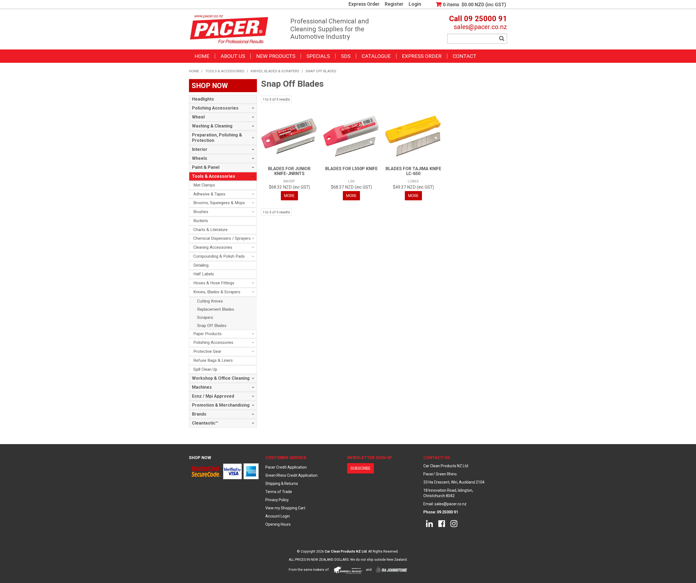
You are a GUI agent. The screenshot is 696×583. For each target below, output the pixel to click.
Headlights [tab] (203, 99)
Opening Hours (278, 524)
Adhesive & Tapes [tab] (209, 194)
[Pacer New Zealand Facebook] (442, 523)
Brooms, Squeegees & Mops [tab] (219, 202)
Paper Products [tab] (207, 333)
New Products (275, 56)
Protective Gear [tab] (207, 351)
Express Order (364, 4)
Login (415, 4)
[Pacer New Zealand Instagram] (454, 523)
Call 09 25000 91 (478, 18)
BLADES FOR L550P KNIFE (351, 168)
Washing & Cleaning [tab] (212, 126)
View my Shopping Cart (285, 508)
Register (394, 4)
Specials (318, 56)
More (289, 196)
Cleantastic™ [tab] (205, 423)
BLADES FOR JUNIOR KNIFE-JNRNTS (289, 171)
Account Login (277, 516)
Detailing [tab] (201, 265)
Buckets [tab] (200, 220)
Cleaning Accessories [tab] (212, 247)
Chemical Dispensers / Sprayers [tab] (222, 238)
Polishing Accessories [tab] (215, 108)
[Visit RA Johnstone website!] (392, 570)
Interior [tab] (199, 149)
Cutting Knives (210, 301)
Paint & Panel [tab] (205, 167)
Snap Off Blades (211, 325)
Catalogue (376, 56)
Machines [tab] (202, 387)
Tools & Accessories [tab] (213, 176)
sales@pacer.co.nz (480, 27)
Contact (464, 56)
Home (201, 56)
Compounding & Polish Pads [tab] (219, 256)
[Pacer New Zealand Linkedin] (429, 523)
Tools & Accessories (224, 71)
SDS (345, 56)
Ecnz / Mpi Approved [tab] (213, 396)
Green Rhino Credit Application (291, 475)
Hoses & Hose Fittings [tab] (213, 282)
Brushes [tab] (200, 211)
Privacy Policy (277, 500)
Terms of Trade (278, 492)
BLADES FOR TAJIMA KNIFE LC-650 (413, 171)
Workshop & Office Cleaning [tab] (221, 378)
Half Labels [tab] (203, 274)
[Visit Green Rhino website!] (348, 570)
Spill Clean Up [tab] (205, 369)
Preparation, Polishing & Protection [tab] (217, 137)
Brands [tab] (199, 414)
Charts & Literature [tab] (210, 229)
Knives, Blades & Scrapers (275, 71)
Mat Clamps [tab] (204, 185)
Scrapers (205, 317)
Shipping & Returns (281, 483)
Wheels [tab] (199, 158)
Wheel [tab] (198, 117)
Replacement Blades (215, 309)
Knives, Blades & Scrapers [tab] (216, 291)
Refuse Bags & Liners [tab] (213, 360)
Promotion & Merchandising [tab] (221, 405)
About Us (232, 56)
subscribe (360, 468)
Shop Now (200, 457)
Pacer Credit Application (286, 467)
